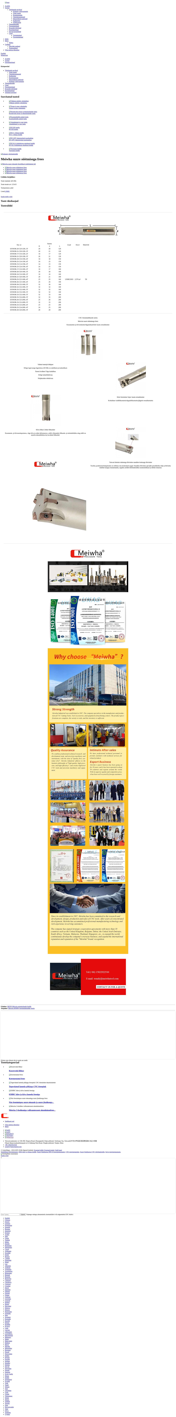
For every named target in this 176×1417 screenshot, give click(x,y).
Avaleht (7, 6)
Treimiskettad (17, 35)
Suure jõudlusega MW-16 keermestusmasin (51, 1152)
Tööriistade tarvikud (15, 9)
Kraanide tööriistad (15, 28)
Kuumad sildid (38, 1150)
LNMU (7, 191)
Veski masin (17, 13)
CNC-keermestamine (72, 1152)
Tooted (7, 8)
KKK (7, 39)
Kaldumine (16, 21)
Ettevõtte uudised (14, 46)
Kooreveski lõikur (16, 1071)
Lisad (11, 33)
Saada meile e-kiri (6, 197)
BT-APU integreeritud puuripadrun (20, 140)
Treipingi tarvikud (10, 92)
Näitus (11, 43)
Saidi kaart (58, 1150)
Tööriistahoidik (14, 24)
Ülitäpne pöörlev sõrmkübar (18, 103)
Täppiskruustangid (19, 17)
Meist (6, 41)
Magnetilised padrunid (20, 19)
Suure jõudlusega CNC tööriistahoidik (92, 1152)
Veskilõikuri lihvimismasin (9, 1152)
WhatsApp (4, 55)
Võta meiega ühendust (12, 50)
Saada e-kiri (4, 1156)
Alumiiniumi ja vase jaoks (17, 124)
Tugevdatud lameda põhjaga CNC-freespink (27, 1086)
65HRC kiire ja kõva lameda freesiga (24, 1094)
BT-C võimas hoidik (15, 135)
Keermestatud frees (17, 1079)
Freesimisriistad (14, 26)
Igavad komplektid (15, 32)
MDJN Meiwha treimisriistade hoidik (19, 1006)
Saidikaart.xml (9, 1121)
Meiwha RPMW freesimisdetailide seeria (21, 1008)
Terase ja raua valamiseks (17, 108)
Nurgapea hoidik (14, 150)
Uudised (7, 44)
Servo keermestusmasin (112, 1152)
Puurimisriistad (14, 30)
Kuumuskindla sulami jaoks (18, 119)
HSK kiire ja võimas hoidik (27, 1152)
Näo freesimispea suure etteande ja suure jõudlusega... (31, 1102)
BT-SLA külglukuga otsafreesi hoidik (21, 145)
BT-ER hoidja (13, 129)
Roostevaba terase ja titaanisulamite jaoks (22, 113)
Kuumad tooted (49, 1150)
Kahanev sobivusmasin (20, 11)
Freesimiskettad (18, 37)
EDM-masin (17, 22)
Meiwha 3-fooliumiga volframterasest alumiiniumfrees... (32, 1110)
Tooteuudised (13, 48)
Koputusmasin (17, 15)
